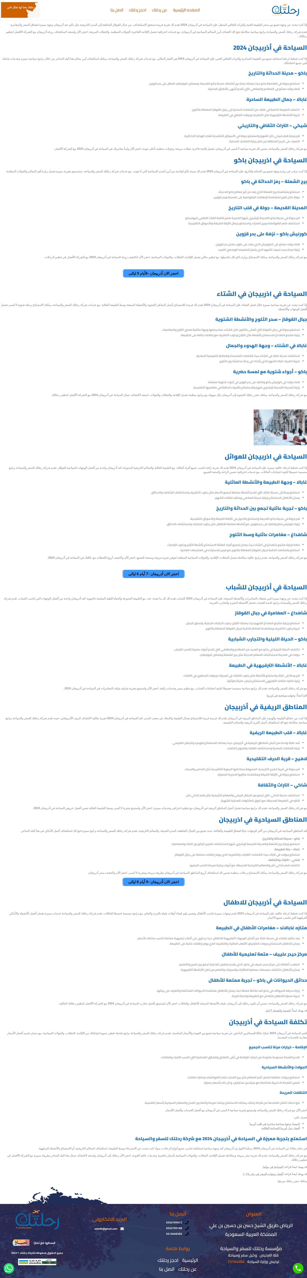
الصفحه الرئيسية (186, 10)
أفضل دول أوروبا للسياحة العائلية (281, 1128)
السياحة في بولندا (273, 1167)
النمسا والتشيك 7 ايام (278, 1010)
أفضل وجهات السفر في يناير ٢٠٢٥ (263, 1174)
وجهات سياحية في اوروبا (281, 695)
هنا (279, 1181)
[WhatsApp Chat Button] (9, 1268)
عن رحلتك (159, 10)
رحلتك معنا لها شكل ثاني (21, 7)
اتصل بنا (116, 10)
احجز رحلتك (137, 10)
